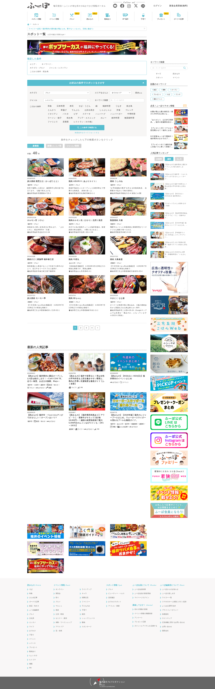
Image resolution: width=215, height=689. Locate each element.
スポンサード (87, 627)
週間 (169, 159)
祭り (57, 597)
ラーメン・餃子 (55, 118)
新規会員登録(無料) (178, 6)
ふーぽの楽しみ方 (168, 593)
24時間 (159, 159)
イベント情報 (62, 585)
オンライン (60, 589)
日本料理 (61, 106)
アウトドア (60, 627)
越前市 (43, 385)
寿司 (72, 106)
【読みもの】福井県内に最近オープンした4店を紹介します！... (176, 167)
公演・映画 (60, 614)
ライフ (73, 387)
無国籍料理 (129, 118)
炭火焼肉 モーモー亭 (36, 298)
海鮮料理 (106, 106)
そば (30, 589)
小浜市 (36, 385)
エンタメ (32, 622)
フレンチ (129, 110)
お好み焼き (90, 110)
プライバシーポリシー (170, 610)
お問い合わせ (167, 627)
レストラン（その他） (84, 122)
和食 (50, 106)
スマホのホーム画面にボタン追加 (174, 602)
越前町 (71, 429)
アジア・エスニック (87, 118)
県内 (138, 93)
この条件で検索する (88, 127)
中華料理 (131, 114)
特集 (114, 427)
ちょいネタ (33, 655)
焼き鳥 (129, 106)
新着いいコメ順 (54, 146)
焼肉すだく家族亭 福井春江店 (40, 259)
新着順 (36, 146)
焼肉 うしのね (116, 181)
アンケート (138, 618)
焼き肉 (70, 118)
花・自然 (59, 631)
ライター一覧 (167, 597)
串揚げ (64, 110)
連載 (49, 388)
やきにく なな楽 (117, 298)
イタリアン (53, 114)
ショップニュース (88, 618)
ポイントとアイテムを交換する (145, 626)
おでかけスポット (114, 602)
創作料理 (115, 118)
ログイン (157, 6)
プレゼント (161, 19)
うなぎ (118, 106)
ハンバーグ (101, 114)
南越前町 (134, 424)
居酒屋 (66, 122)
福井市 (30, 185)
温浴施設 (111, 597)
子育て (143, 19)
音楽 (57, 610)
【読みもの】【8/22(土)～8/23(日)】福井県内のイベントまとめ (127, 377)
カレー (104, 118)
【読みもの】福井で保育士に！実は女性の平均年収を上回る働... (176, 186)
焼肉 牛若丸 (74, 259)
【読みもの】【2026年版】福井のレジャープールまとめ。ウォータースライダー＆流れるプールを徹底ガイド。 (128, 417)
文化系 (31, 618)
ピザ (76, 114)
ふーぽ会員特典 (140, 589)
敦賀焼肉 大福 (116, 220)
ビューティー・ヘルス (116, 593)
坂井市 (71, 185)
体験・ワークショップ (64, 622)
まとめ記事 (124, 427)
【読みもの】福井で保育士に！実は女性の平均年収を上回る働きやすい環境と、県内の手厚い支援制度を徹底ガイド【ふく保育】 (87, 380)
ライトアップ (87, 589)
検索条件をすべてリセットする (87, 133)
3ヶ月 (179, 159)
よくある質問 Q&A (169, 606)
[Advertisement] (169, 42)
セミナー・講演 (61, 618)
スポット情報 (114, 585)
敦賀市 (112, 224)
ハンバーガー (116, 114)
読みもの (90, 19)
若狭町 (112, 263)
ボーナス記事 (179, 19)
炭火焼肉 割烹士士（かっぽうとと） (43, 181)
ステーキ (87, 114)
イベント (54, 19)
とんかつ (52, 110)
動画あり (107, 19)
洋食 (118, 110)
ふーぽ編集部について (172, 585)
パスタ (66, 114)
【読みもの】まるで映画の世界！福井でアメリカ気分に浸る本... (176, 244)
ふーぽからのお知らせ (170, 589)
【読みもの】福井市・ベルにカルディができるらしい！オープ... (176, 176)
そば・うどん (85, 106)
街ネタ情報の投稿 (140, 609)
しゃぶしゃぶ (105, 110)
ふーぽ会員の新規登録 (142, 593)
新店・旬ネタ (53, 385)
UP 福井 (125, 19)
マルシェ (59, 606)
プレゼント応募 (140, 622)
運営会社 (165, 631)
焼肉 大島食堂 (116, 259)
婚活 (83, 614)
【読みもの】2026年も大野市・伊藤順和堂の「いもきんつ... (175, 254)
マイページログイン (141, 597)
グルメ (72, 19)
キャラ (84, 593)
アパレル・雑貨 (114, 606)
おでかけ (41, 388)
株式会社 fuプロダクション (112, 682)
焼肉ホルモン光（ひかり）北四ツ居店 (86, 220)
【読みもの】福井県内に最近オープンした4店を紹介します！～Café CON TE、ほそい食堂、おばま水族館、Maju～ (45, 378)
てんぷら (76, 110)
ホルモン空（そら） (36, 220)
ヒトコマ (32, 660)
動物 (83, 622)
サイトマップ (167, 618)
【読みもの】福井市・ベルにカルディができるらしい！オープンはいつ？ (45, 416)
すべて (158, 74)
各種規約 (165, 614)
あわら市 (72, 263)
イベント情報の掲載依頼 (143, 613)
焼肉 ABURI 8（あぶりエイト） (83, 181)
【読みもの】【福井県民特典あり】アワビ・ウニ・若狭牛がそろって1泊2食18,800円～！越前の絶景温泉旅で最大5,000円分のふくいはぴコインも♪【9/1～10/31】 (87, 420)
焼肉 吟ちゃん (75, 298)
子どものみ (86, 606)
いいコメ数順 (73, 146)
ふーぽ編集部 (34, 610)
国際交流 (85, 597)
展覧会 (58, 593)
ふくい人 (32, 643)
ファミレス (53, 122)
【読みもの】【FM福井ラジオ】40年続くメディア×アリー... (175, 235)
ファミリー (86, 602)
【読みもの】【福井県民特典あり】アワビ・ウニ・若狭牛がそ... (176, 215)
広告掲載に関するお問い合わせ (173, 622)
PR (82, 387)
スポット (36, 19)
